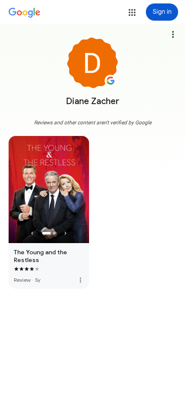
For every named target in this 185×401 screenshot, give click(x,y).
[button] (132, 12)
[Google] (24, 13)
